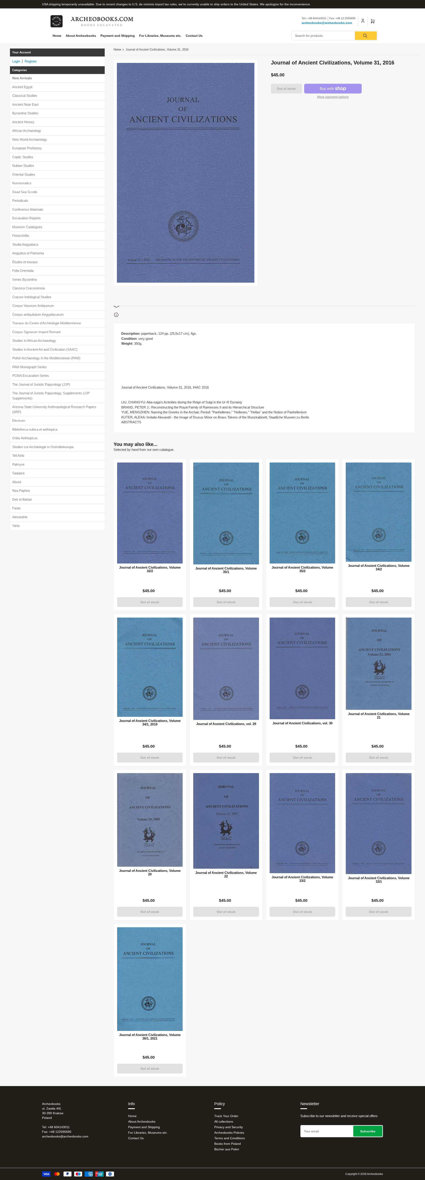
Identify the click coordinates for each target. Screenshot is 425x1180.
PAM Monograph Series (29, 367)
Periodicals (20, 200)
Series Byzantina (24, 279)
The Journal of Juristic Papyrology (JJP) (41, 384)
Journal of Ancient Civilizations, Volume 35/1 (226, 570)
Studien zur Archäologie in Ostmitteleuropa (42, 447)
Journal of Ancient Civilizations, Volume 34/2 (379, 567)
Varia (15, 525)
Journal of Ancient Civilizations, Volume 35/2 (302, 569)
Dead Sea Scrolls (24, 192)
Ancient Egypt (22, 87)
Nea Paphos (21, 490)
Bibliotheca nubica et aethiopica (34, 429)
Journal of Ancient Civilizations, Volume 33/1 (379, 879)
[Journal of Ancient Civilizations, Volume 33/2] (302, 823)
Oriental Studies (23, 174)
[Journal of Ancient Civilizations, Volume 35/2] (302, 513)
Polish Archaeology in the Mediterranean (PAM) (46, 358)
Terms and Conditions (229, 1138)
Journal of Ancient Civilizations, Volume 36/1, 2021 (150, 1036)
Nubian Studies (23, 165)
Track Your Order (226, 1116)
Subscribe (367, 1131)
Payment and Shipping (117, 35)
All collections (223, 1121)
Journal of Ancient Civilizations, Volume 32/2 (150, 569)
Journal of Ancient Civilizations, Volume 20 (150, 872)
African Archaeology (26, 130)
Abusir (16, 482)
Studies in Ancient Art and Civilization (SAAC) (44, 349)
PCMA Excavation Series (30, 375)
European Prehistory (27, 148)
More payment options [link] (333, 97)
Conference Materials (27, 209)
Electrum (18, 420)
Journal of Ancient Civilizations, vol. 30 (302, 723)
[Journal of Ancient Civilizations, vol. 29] (226, 669)
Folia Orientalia (23, 270)
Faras (16, 508)
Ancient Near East (25, 104)
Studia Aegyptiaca (25, 244)
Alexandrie (19, 517)
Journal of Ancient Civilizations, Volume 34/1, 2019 (150, 722)
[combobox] (335, 36)
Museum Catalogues (27, 227)
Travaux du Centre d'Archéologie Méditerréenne (46, 323)
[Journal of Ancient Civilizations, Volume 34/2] (378, 512)
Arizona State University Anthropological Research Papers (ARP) (54, 409)
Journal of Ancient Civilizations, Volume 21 (379, 715)
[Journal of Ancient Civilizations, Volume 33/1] (378, 823)
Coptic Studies (22, 157)
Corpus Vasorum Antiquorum (33, 305)
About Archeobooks (81, 35)
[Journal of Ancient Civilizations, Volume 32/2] (150, 513)
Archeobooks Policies (229, 1132)
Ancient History (23, 122)
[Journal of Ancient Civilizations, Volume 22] (226, 821)
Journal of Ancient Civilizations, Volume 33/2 (302, 879)
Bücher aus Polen (226, 1149)
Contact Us (194, 35)
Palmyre (18, 464)
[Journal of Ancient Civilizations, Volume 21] (378, 664)
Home (57, 35)
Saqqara (18, 473)
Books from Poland (227, 1143)
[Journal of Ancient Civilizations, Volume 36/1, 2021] (150, 979)
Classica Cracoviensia (28, 288)
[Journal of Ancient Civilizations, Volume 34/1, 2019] (150, 667)
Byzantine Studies (25, 113)
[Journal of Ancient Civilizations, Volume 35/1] (226, 513)
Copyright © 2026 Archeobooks (364, 1174)
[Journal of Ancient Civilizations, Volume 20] (150, 820)
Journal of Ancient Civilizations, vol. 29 (226, 724)
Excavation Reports (26, 218)
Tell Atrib (18, 455)
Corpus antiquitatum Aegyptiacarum (38, 314)
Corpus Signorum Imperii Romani (36, 332)
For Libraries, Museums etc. (160, 35)
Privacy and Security (228, 1127)
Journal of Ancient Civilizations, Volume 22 (226, 874)
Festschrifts (20, 235)
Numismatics (21, 183)
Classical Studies (24, 95)
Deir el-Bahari (22, 499)
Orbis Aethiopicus (25, 438)
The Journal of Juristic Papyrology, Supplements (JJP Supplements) (51, 395)
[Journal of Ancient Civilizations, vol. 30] (302, 668)
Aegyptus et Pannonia (28, 253)
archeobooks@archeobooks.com (327, 23)
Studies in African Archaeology (34, 340)
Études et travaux (25, 262)
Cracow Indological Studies (31, 297)
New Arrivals (22, 78)
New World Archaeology (29, 139)
